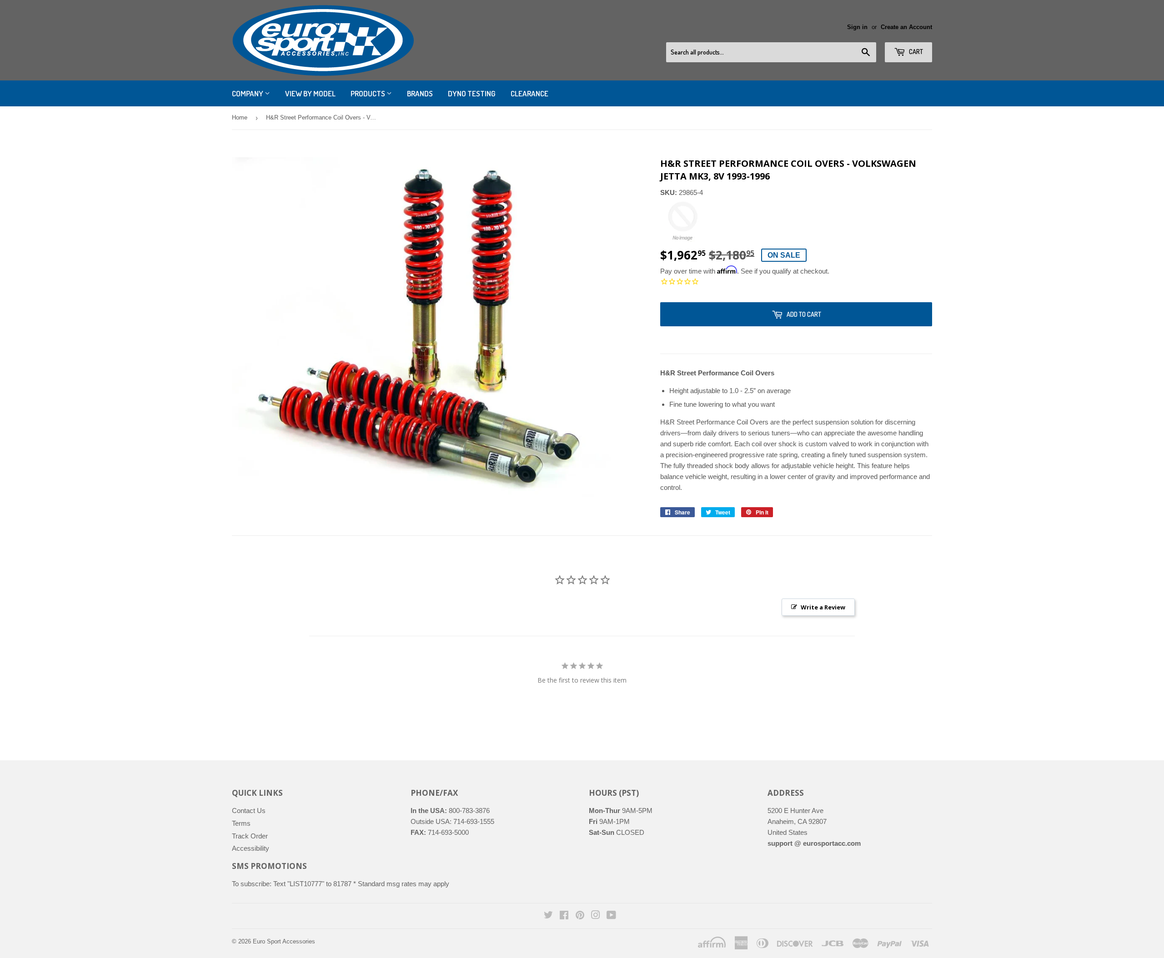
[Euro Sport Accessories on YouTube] (611, 916)
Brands (420, 93)
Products (368, 93)
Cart (915, 51)
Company (248, 93)
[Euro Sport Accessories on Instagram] (595, 916)
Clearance (529, 93)
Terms (241, 823)
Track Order (250, 836)
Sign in (857, 27)
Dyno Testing (472, 93)
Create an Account (906, 27)
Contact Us (249, 810)
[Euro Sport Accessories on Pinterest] (580, 916)
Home (239, 117)
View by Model (310, 93)
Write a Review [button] (823, 607)
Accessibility (250, 848)
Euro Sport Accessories (284, 941)
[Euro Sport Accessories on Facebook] (564, 916)
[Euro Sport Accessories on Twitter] (548, 916)
